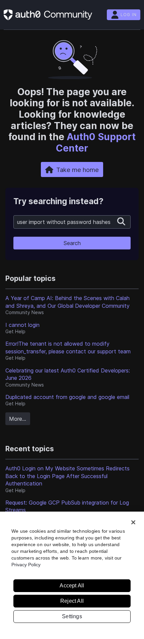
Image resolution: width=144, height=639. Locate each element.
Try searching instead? (58, 201)
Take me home (77, 169)
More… (17, 418)
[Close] (133, 522)
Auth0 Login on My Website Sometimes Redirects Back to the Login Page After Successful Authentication (67, 476)
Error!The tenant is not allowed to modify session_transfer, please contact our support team (68, 347)
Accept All (72, 585)
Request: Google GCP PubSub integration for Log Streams (67, 506)
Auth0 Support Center (96, 142)
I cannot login (22, 325)
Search (72, 243)
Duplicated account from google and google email (67, 397)
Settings (72, 616)
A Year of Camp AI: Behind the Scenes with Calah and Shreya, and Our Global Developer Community (67, 302)
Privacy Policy (26, 564)
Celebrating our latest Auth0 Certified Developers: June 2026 (67, 374)
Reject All (72, 601)
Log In (129, 14)
